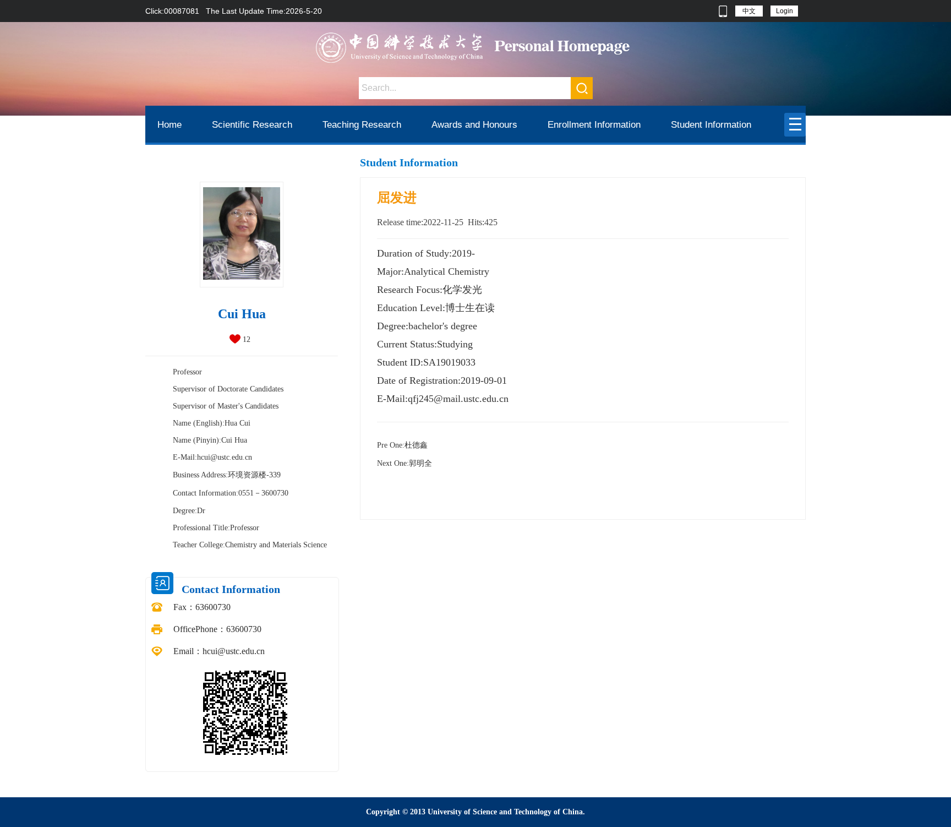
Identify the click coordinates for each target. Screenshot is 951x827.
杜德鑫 (402, 445)
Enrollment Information (594, 124)
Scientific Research (252, 124)
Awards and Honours (474, 124)
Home (169, 124)
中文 (749, 11)
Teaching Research (362, 124)
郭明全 (404, 463)
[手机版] (723, 11)
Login (784, 11)
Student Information (711, 124)
